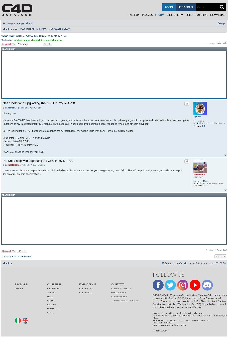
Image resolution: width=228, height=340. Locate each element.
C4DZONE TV (53, 288)
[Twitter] (170, 285)
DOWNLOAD (53, 308)
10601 (206, 181)
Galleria (134, 15)
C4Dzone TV (175, 15)
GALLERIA (51, 304)
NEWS (50, 296)
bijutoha (197, 117)
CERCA (50, 312)
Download (217, 15)
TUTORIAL (52, 292)
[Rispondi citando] (186, 104)
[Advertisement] (114, 74)
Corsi (189, 15)
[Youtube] (195, 285)
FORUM (51, 300)
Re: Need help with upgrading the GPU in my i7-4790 (38, 160)
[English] (26, 320)
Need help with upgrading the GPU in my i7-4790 (33, 35)
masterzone (199, 174)
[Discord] (207, 285)
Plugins (147, 15)
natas (27, 40)
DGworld (165, 331)
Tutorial (201, 15)
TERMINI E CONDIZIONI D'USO (125, 300)
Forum (159, 15)
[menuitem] (29, 23)
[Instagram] (182, 285)
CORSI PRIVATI (85, 292)
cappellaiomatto (53, 40)
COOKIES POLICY (119, 296)
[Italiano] (18, 320)
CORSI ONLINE (86, 288)
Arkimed (18, 40)
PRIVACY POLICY (118, 292)
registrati (185, 7)
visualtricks (37, 40)
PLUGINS (19, 288)
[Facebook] (158, 285)
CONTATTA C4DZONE (121, 288)
